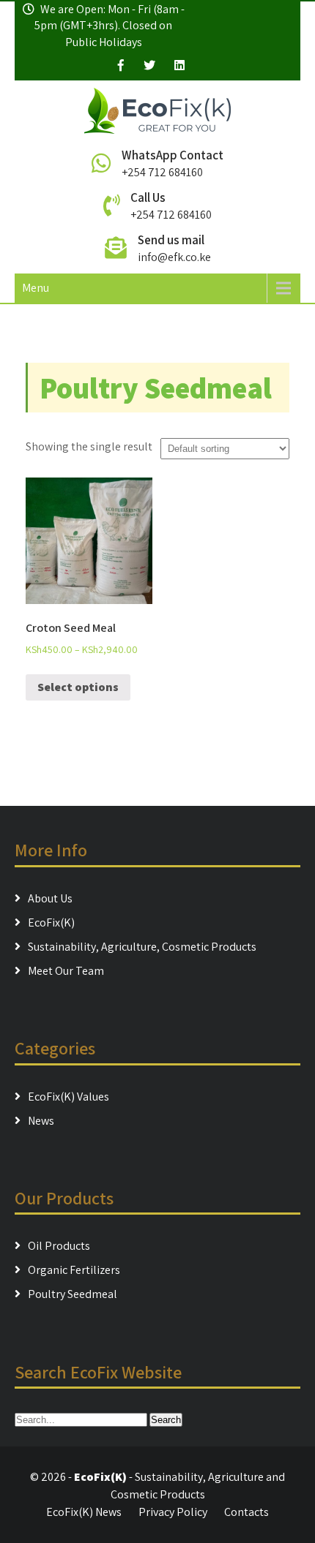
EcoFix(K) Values (68, 1096)
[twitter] (149, 65)
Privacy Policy (172, 1512)
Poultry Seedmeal (72, 1294)
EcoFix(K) (51, 922)
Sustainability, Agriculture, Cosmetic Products (142, 946)
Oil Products (59, 1245)
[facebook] (121, 65)
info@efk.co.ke (174, 257)
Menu (35, 287)
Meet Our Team (66, 970)
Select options (78, 687)
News (41, 1120)
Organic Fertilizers (74, 1270)
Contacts (246, 1512)
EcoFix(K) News (84, 1512)
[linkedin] (179, 65)
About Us (50, 898)
